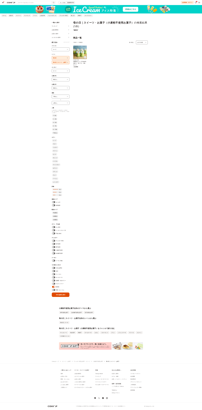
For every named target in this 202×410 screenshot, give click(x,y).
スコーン (139, 332)
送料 (62, 373)
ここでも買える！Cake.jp (118, 386)
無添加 (57, 286)
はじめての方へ (64, 381)
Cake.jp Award (99, 373)
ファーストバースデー (100, 381)
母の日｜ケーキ (64, 322)
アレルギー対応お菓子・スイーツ (82, 361)
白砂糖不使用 (59, 253)
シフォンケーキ (122, 332)
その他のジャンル (64, 336)
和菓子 (79, 15)
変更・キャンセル (65, 379)
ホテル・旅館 (115, 376)
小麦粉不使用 (59, 250)
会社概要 (132, 376)
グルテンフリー (60, 283)
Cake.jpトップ (55, 361)
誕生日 (11, 15)
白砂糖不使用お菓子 (76, 312)
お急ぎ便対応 (77, 373)
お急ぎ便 (42, 15)
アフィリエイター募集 (135, 387)
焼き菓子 (72, 332)
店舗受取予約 (70, 2)
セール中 (58, 202)
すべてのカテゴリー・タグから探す (83, 387)
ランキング (27, 15)
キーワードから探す (79, 384)
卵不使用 (58, 247)
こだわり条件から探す (80, 381)
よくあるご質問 (64, 384)
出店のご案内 (115, 373)
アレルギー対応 (64, 15)
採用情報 (132, 390)
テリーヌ (131, 332)
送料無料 (58, 205)
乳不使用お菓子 (89, 312)
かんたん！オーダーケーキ (102, 379)
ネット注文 (62, 2)
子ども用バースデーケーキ (102, 384)
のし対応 (58, 227)
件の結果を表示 (60, 295)
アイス (35, 15)
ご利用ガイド (64, 387)
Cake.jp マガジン (116, 392)
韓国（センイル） (60, 290)
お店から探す (77, 379)
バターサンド (104, 332)
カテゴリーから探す (79, 376)
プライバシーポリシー (135, 381)
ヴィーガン (58, 274)
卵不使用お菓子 (64, 312)
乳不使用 (58, 244)
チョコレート (63, 332)
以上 (60, 189)
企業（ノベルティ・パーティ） (119, 379)
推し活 (72, 15)
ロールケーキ (88, 332)
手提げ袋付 (58, 233)
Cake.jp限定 (59, 268)
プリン (113, 332)
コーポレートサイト (135, 373)
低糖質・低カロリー (61, 280)
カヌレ (96, 332)
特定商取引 (133, 379)
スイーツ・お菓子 (66, 361)
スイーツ (18, 15)
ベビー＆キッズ (52, 15)
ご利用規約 (133, 384)
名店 (57, 271)
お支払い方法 (64, 376)
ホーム (4, 15)
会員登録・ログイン (187, 2)
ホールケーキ (59, 277)
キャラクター (88, 15)
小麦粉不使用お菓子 (98, 361)
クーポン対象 (59, 260)
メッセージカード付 (61, 230)
